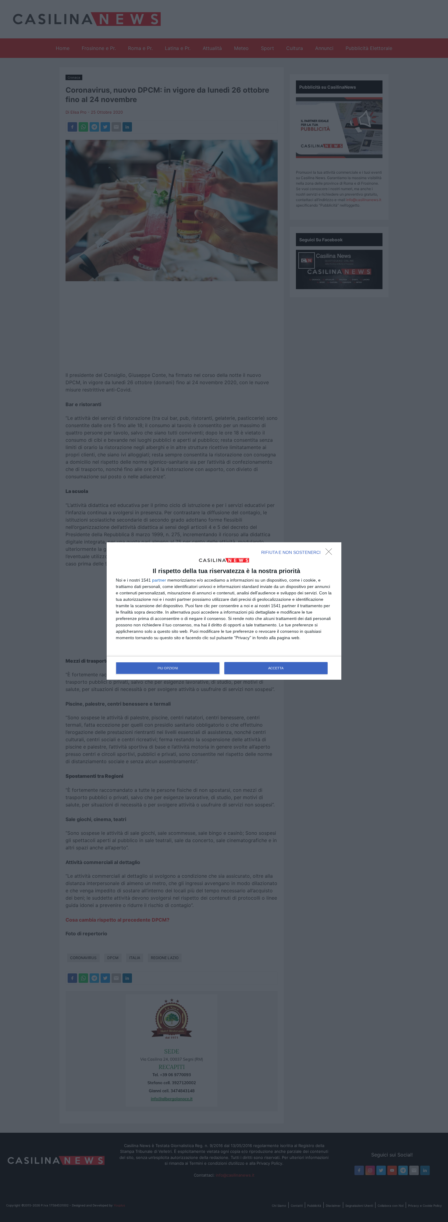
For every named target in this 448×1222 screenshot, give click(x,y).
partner (159, 580)
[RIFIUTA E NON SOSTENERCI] (330, 553)
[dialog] (224, 611)
